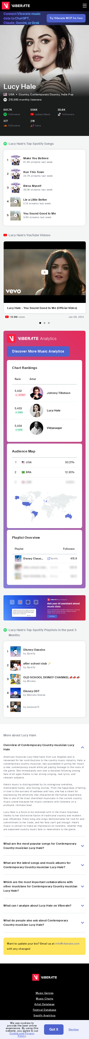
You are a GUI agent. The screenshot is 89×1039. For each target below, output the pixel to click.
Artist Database (44, 1004)
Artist (33, 379)
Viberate (16, 5)
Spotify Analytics (44, 1015)
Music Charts (44, 998)
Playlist (19, 549)
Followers (69, 549)
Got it (53, 1029)
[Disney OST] (15, 693)
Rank (18, 379)
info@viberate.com (67, 943)
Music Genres (45, 993)
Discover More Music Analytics (38, 351)
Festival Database (44, 1010)
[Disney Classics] (15, 651)
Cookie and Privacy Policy (22, 1035)
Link (49, 558)
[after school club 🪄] (15, 665)
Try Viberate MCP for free (66, 18)
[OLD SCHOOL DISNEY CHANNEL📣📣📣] (15, 679)
